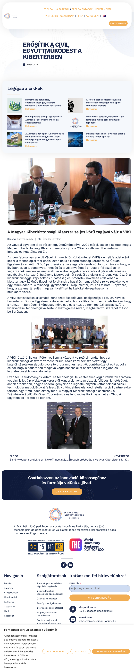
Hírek (80, 15)
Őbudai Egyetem (52, 239)
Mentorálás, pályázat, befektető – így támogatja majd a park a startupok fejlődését (105, 119)
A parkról (62, 9)
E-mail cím (75, 583)
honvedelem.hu (25, 239)
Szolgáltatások (82, 9)
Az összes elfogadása (111, 651)
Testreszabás (56, 651)
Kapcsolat (93, 15)
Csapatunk (67, 15)
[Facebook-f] (64, 565)
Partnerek (51, 15)
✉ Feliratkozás (99, 597)
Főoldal (48, 9)
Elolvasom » (31, 109)
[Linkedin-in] (70, 565)
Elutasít (80, 651)
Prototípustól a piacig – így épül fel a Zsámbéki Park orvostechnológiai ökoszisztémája (43, 119)
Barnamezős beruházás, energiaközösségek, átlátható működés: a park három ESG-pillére (43, 102)
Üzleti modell (104, 9)
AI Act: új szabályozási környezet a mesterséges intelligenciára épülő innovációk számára (103, 102)
